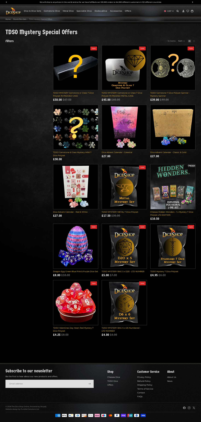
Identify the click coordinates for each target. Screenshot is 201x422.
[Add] (93, 85)
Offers (110, 385)
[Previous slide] (155, 187)
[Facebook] (184, 407)
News (169, 381)
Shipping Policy (144, 385)
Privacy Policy (144, 377)
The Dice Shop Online (20, 406)
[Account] (183, 11)
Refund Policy (144, 381)
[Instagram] (189, 407)
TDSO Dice (112, 381)
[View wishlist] (187, 11)
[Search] (178, 11)
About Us (171, 377)
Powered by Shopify (38, 406)
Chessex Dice (113, 377)
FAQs (139, 396)
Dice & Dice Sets (19, 19)
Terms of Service (145, 388)
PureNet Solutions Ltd (30, 409)
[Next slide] (191, 187)
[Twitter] (194, 407)
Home (8, 19)
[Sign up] (89, 384)
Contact (141, 392)
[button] (181, 41)
